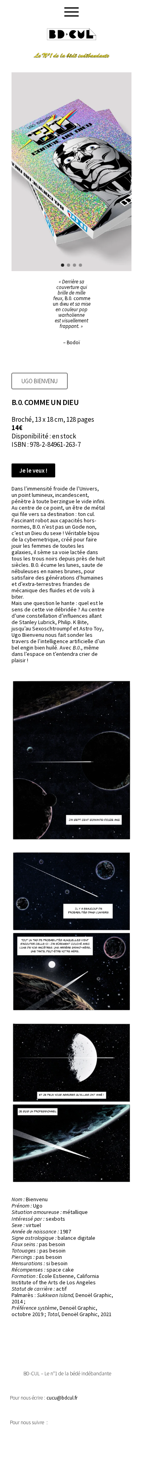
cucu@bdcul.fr (61, 1397)
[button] (40, 381)
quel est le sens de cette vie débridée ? (57, 606)
